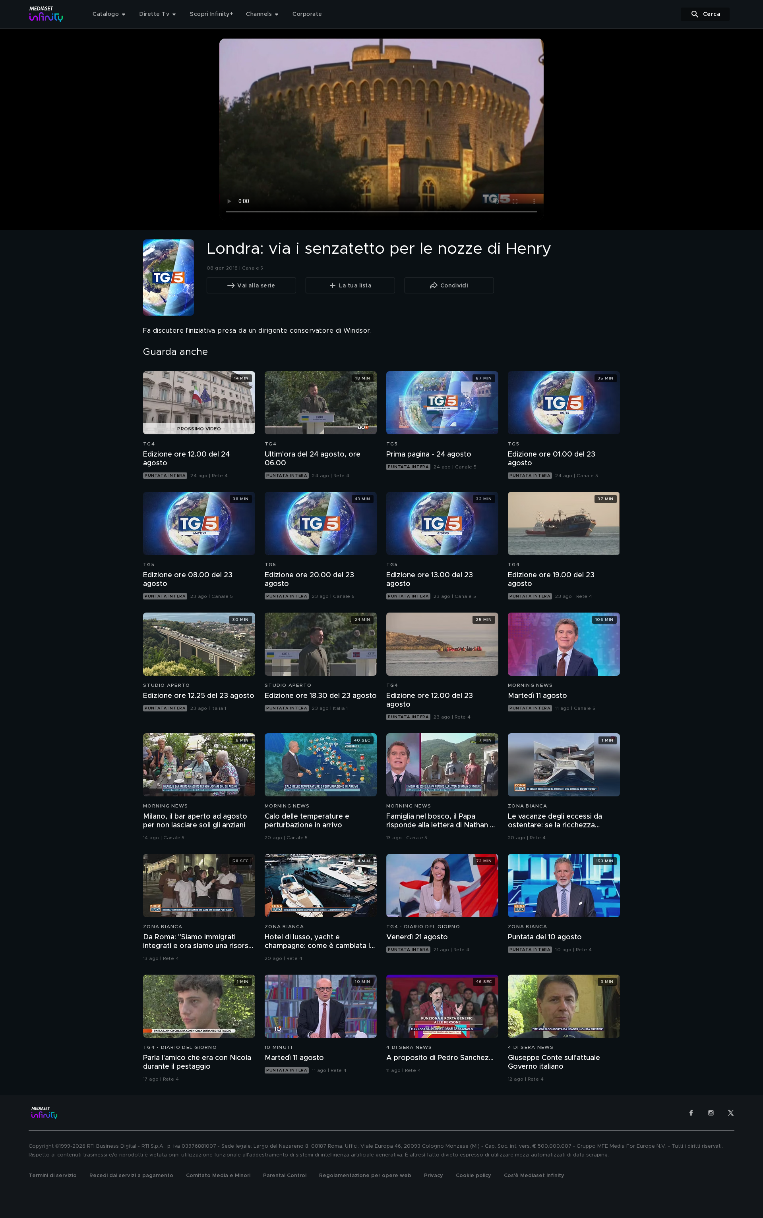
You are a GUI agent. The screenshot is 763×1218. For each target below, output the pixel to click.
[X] (730, 1112)
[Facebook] (691, 1112)
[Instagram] (711, 1112)
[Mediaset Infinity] (46, 14)
